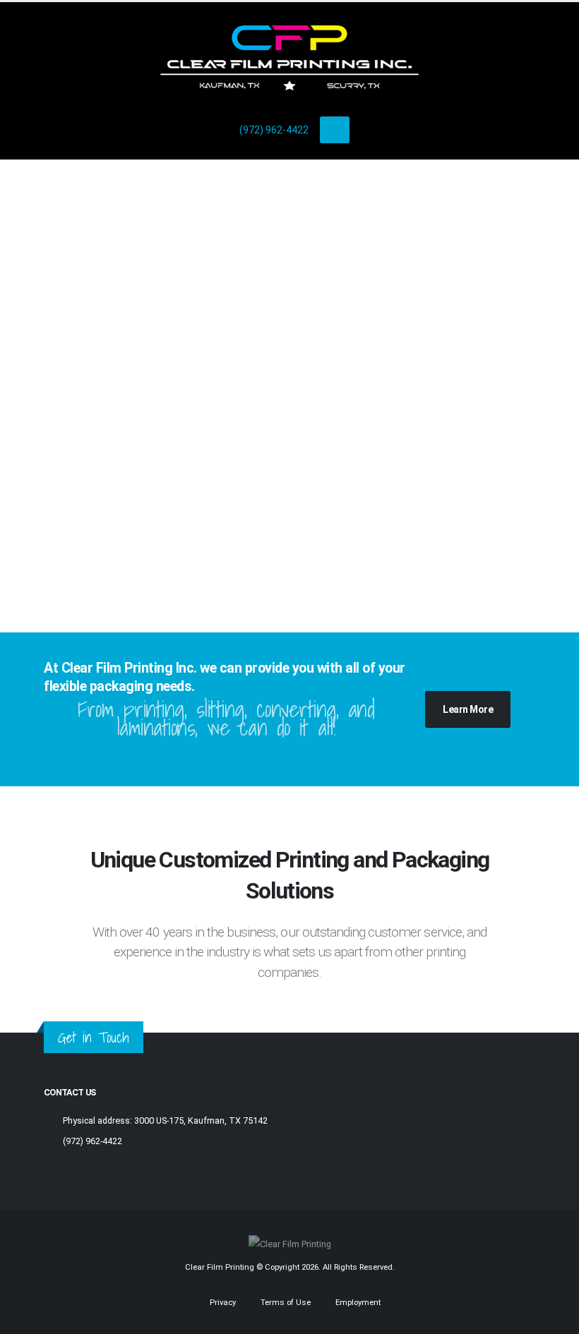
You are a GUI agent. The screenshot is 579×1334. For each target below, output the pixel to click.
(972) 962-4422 (274, 130)
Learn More (468, 709)
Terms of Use (284, 1302)
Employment (357, 1302)
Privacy (222, 1302)
